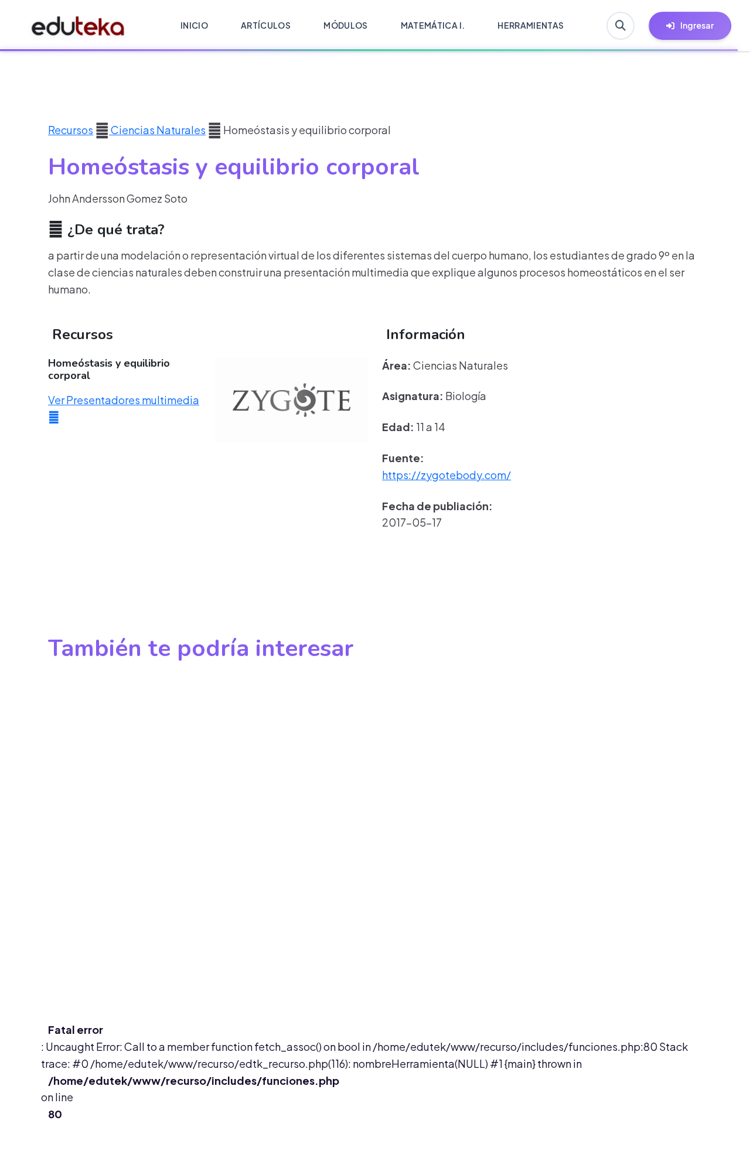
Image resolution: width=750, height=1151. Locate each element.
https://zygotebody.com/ (446, 474)
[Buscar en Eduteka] (620, 26)
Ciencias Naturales (157, 129)
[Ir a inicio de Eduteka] (78, 26)
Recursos (70, 129)
